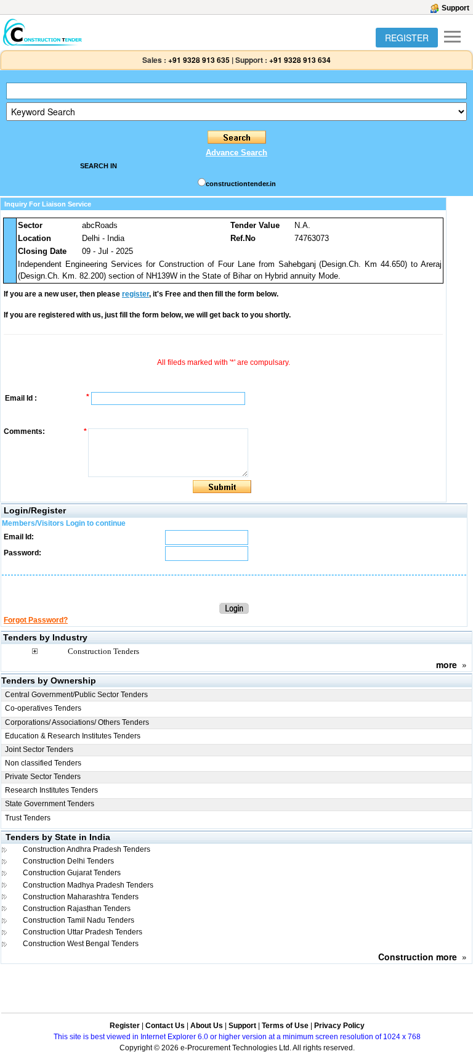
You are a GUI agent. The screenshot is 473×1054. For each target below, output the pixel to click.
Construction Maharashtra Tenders (81, 897)
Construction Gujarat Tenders (72, 872)
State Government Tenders (49, 803)
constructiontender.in (241, 183)
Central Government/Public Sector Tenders (76, 694)
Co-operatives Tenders (43, 708)
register (135, 294)
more (446, 664)
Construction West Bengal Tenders (81, 943)
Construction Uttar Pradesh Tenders (82, 932)
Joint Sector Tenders (39, 749)
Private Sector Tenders (43, 776)
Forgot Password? (36, 620)
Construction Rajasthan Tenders (77, 908)
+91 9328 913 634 (300, 59)
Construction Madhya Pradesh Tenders (88, 885)
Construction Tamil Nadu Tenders (78, 920)
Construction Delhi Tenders (68, 861)
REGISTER (407, 37)
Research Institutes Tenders (51, 790)
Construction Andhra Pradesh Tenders (86, 849)
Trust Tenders (28, 818)
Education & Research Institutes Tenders (72, 736)
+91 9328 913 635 (198, 59)
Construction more (417, 956)
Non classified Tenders (43, 763)
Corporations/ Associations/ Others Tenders (77, 722)
